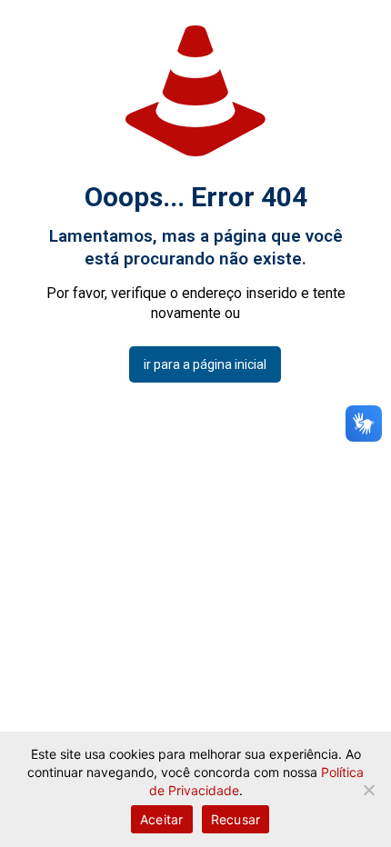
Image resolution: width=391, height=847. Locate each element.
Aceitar (162, 819)
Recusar (236, 819)
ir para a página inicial (205, 364)
